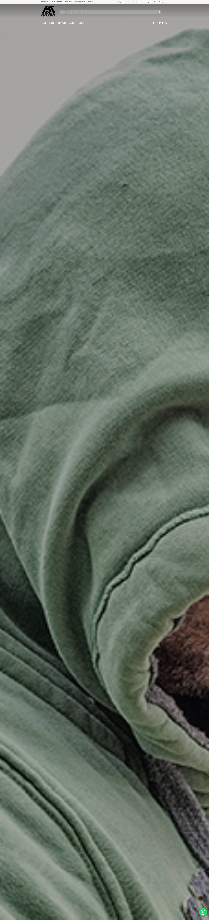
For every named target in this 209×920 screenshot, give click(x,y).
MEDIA (81, 23)
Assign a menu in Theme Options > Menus (131, 2)
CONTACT (62, 23)
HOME (43, 23)
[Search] (159, 12)
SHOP (51, 23)
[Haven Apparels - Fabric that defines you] (48, 12)
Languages (162, 2)
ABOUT (72, 23)
